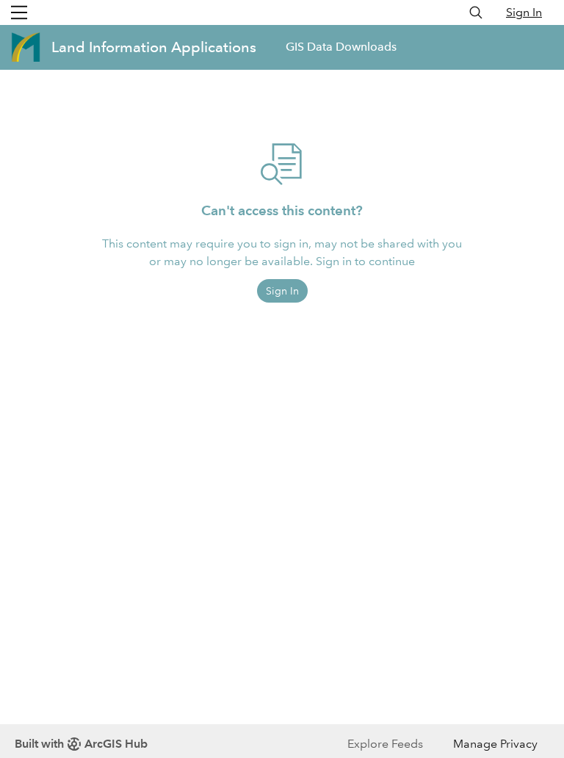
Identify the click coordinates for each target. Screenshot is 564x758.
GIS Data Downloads (341, 47)
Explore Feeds (385, 744)
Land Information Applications (153, 47)
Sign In (524, 12)
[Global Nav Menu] (19, 12)
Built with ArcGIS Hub (81, 744)
